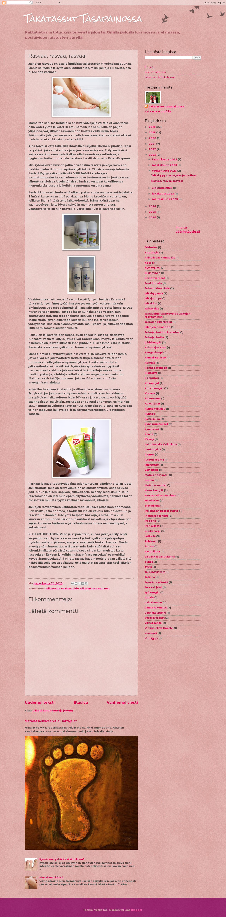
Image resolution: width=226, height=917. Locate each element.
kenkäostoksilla (156, 367)
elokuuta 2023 (162, 188)
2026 (153, 217)
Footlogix (152, 252)
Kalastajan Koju (155, 347)
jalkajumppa (153, 298)
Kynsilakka (152, 419)
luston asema (154, 459)
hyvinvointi (152, 267)
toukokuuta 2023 (164, 170)
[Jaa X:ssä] (79, 583)
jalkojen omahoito (157, 327)
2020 (153, 138)
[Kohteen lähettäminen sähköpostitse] (72, 583)
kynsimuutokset (156, 424)
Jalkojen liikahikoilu (158, 322)
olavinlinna (152, 505)
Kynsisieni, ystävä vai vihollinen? (61, 859)
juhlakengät (153, 342)
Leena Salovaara (155, 72)
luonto (149, 454)
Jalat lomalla (153, 283)
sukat (149, 561)
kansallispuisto (155, 357)
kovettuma (152, 398)
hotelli (149, 262)
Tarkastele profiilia (158, 111)
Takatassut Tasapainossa (83, 18)
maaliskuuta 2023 (165, 165)
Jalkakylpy (152, 308)
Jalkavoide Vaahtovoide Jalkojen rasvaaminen (77, 588)
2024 (153, 206)
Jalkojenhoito (154, 337)
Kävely (149, 439)
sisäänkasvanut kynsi (160, 556)
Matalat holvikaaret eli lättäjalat (51, 721)
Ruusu (149, 546)
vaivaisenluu (153, 602)
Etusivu (81, 702)
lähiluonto (152, 464)
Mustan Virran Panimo (160, 495)
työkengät (152, 592)
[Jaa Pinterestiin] (86, 583)
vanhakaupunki (155, 612)
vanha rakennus (156, 607)
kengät (150, 362)
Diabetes (151, 247)
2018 (152, 127)
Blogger (136, 910)
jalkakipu (151, 303)
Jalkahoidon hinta (157, 288)
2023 (153, 154)
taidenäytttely (155, 572)
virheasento (153, 622)
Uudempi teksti (40, 702)
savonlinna (152, 551)
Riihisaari (151, 541)
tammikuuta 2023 (165, 159)
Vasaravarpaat (155, 617)
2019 (152, 132)
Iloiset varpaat (155, 278)
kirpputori (152, 378)
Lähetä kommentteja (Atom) (53, 710)
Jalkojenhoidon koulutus (162, 332)
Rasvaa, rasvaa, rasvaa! (167, 180)
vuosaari (151, 633)
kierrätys (151, 372)
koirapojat (152, 383)
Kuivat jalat (152, 403)
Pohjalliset (152, 526)
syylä (148, 566)
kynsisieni (152, 429)
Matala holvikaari (156, 475)
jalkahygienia (154, 293)
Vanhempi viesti (122, 702)
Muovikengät (154, 490)
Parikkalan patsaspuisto (162, 510)
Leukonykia (153, 449)
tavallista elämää (156, 582)
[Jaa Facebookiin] (82, 583)
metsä (149, 480)
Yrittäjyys (151, 638)
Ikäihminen (152, 273)
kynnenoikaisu (155, 408)
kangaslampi (154, 352)
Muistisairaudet (155, 485)
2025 (153, 211)
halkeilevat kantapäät (160, 257)
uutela (149, 597)
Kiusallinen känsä (51, 877)
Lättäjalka (151, 469)
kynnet (150, 413)
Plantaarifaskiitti (156, 515)
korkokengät (154, 388)
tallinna (150, 577)
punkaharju (152, 531)
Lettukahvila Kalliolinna (161, 444)
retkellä (150, 536)
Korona (150, 393)
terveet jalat (153, 587)
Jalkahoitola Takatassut (160, 77)
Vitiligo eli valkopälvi (159, 628)
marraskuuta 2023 (165, 199)
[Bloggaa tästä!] (76, 583)
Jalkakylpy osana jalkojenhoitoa (173, 175)
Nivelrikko (152, 500)
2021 (152, 143)
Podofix (150, 520)
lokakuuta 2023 (163, 193)
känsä (149, 434)
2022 (153, 149)
